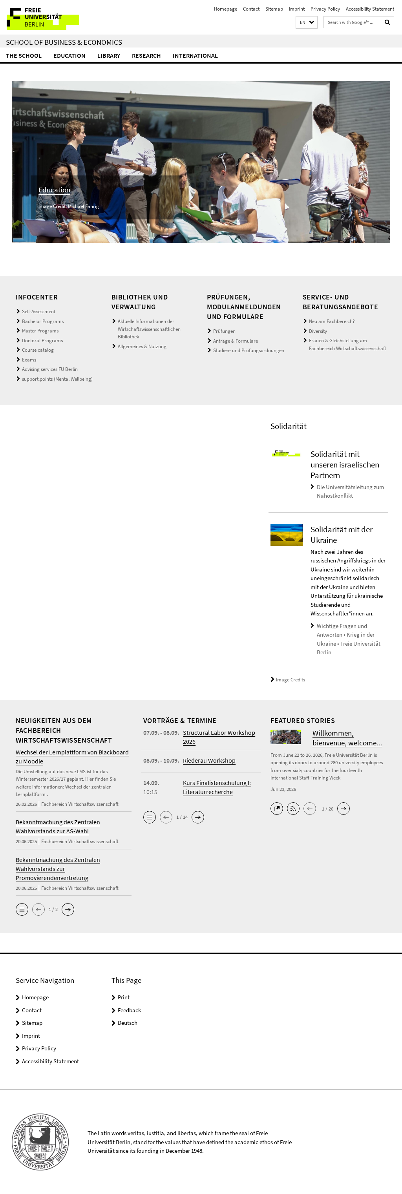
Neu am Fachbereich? (332, 321)
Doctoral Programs (42, 340)
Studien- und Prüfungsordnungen (248, 350)
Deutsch (127, 1022)
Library (108, 55)
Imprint (297, 8)
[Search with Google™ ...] (387, 22)
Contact (251, 8)
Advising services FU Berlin (50, 369)
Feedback (129, 1010)
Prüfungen (224, 331)
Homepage (225, 8)
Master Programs (40, 330)
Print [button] (124, 997)
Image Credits (290, 679)
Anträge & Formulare (235, 341)
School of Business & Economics (64, 42)
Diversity (318, 331)
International (195, 55)
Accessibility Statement (370, 8)
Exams (29, 359)
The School (24, 55)
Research (146, 55)
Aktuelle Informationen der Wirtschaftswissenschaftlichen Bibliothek (149, 329)
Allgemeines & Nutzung (142, 346)
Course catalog (38, 350)
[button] (307, 22)
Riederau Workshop (209, 760)
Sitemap (274, 8)
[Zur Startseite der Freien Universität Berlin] (52, 17)
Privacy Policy (325, 8)
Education (69, 55)
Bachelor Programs (43, 321)
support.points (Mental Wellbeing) (57, 379)
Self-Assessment (38, 311)
